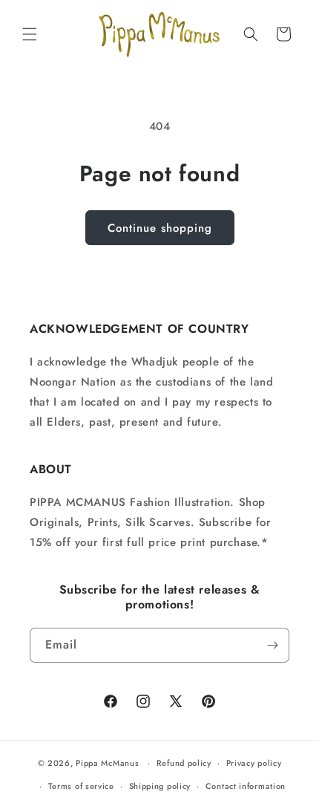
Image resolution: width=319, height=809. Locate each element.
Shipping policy (160, 786)
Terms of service (81, 786)
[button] (29, 34)
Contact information (245, 786)
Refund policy (184, 763)
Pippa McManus (107, 763)
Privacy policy (254, 763)
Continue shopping (160, 228)
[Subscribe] (272, 645)
